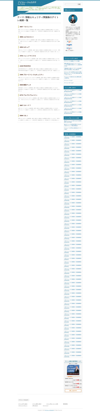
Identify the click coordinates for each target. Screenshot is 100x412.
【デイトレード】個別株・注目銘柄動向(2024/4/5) (72, 325)
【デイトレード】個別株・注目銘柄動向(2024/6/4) (72, 189)
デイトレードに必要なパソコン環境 (71, 61)
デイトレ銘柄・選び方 (70, 87)
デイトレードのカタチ (23, 399)
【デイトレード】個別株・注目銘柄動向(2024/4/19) (72, 290)
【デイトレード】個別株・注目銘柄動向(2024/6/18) (72, 155)
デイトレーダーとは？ (69, 82)
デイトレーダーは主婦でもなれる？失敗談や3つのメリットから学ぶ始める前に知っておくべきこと (73, 73)
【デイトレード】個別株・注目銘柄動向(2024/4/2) (72, 335)
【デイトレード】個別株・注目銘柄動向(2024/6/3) (72, 193)
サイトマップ (45, 405)
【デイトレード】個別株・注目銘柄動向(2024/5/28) (72, 207)
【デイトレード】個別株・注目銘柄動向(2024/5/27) (72, 210)
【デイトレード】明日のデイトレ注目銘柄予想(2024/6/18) (72, 112)
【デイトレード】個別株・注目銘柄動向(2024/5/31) (72, 196)
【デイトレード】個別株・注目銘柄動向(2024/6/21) (72, 144)
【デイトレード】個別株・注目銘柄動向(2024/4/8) (72, 321)
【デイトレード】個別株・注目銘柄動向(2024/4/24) (72, 280)
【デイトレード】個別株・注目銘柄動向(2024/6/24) (72, 141)
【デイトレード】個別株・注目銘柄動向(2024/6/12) (72, 168)
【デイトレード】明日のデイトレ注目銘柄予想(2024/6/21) (72, 102)
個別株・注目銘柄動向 (70, 134)
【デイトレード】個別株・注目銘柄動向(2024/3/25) (72, 356)
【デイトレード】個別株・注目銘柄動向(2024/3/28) (72, 346)
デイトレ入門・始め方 (22, 403)
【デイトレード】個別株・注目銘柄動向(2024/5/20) (72, 228)
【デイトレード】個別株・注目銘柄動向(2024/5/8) (72, 255)
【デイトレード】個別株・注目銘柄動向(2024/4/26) (72, 273)
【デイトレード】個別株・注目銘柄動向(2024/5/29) (72, 203)
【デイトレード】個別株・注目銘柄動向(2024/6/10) (72, 175)
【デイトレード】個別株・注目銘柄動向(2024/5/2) (72, 262)
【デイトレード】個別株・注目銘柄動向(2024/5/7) (72, 259)
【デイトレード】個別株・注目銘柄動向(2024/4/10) (72, 314)
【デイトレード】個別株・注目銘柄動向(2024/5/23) (72, 217)
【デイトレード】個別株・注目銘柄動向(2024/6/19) (72, 151)
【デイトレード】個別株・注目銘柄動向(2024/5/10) (72, 248)
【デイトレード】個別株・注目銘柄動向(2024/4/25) (72, 276)
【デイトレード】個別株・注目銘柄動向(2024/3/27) (72, 349)
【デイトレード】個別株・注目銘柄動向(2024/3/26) (72, 353)
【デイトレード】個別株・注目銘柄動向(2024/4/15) (72, 304)
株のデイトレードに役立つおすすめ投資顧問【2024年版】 (72, 121)
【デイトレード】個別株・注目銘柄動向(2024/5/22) (72, 221)
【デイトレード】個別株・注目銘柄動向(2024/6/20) (72, 148)
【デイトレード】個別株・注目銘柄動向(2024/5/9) (72, 252)
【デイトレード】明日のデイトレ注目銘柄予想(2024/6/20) (72, 105)
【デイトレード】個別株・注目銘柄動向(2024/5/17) (72, 231)
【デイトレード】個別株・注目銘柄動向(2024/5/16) (72, 234)
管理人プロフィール (70, 10)
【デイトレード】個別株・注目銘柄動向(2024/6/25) (72, 137)
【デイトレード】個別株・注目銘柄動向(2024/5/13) (72, 245)
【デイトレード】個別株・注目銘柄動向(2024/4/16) (72, 300)
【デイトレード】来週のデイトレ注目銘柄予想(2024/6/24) (72, 98)
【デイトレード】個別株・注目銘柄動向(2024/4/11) (72, 311)
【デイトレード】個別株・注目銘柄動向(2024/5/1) (72, 266)
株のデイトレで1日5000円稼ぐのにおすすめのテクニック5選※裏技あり (72, 125)
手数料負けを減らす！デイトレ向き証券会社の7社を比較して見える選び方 (72, 69)
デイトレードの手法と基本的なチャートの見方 (72, 128)
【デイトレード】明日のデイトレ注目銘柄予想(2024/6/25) (72, 94)
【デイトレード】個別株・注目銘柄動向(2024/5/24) (72, 214)
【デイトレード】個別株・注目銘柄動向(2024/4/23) (72, 283)
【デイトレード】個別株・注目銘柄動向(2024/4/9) (72, 318)
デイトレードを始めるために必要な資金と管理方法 (72, 77)
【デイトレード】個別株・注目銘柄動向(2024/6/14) (72, 162)
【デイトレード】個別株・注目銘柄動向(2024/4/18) (72, 294)
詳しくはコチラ (73, 390)
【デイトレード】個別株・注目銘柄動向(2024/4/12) (72, 307)
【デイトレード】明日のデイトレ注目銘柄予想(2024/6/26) (72, 91)
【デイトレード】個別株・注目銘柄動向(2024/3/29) (72, 342)
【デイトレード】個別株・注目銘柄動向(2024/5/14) (72, 241)
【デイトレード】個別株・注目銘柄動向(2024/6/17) (72, 158)
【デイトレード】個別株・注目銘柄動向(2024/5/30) (72, 200)
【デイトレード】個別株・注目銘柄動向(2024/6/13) (72, 165)
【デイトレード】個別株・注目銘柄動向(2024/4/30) (72, 269)
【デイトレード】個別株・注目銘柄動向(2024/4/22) (72, 287)
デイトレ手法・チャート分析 (72, 118)
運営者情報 (65, 403)
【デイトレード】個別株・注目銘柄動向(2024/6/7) (72, 179)
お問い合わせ (35, 405)
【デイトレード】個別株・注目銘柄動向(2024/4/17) (72, 297)
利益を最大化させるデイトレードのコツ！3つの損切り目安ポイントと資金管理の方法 (73, 65)
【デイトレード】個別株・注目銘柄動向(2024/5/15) (72, 238)
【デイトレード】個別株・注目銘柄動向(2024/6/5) (72, 186)
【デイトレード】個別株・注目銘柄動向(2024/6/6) (72, 182)
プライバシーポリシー (22, 405)
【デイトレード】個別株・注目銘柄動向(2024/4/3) (72, 332)
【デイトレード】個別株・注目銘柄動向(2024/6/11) (72, 172)
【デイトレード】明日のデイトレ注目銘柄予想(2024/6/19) (72, 109)
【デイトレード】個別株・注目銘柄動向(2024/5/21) (72, 224)
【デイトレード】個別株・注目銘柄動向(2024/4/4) (72, 328)
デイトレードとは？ (68, 80)
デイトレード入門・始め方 (71, 58)
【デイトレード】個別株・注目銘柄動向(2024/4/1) (72, 339)
